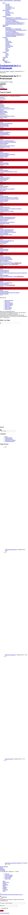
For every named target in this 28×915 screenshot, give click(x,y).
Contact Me (2, 870)
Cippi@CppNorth (9, 438)
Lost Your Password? (4, 913)
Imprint (1, 867)
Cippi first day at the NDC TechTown (13, 863)
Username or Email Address (6, 903)
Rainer (11, 81)
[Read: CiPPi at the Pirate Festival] (6, 447)
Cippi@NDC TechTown (10, 440)
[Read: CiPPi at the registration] (6, 552)
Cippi (6, 436)
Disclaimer (2, 869)
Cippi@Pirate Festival (9, 441)
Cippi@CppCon (8, 437)
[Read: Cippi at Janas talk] (6, 656)
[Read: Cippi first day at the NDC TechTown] (6, 760)
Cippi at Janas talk (9, 759)
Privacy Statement (4, 866)
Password (2, 905)
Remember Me (4, 908)
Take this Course (3, 89)
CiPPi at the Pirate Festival (10, 549)
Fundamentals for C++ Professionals (10, 66)
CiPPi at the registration (10, 654)
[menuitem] (15, 6)
